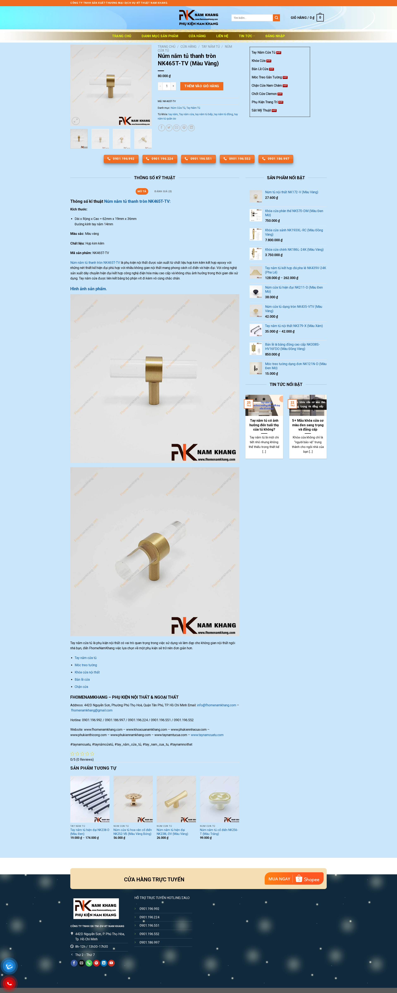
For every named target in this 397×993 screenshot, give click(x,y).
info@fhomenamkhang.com (216, 705)
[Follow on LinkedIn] (103, 963)
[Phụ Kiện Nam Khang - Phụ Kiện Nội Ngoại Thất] (198, 17)
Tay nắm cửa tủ (86, 658)
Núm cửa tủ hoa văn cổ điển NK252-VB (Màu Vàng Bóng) (133, 832)
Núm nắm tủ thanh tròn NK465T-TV (95, 263)
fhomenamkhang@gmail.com (91, 710)
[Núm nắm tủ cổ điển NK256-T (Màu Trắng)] (219, 799)
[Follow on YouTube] (111, 963)
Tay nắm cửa (186, 114)
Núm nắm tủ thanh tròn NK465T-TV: (137, 201)
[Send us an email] (81, 963)
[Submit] (276, 17)
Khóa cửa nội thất (87, 672)
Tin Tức (245, 36)
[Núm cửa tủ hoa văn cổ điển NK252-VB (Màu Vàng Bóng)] (133, 799)
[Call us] (89, 963)
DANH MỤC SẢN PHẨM (160, 36)
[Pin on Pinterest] (184, 127)
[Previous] (77, 85)
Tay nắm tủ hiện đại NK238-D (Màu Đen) (89, 832)
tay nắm (173, 114)
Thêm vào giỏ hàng (201, 86)
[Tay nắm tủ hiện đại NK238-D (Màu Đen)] (90, 799)
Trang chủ (122, 36)
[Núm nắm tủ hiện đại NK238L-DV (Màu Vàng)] (176, 799)
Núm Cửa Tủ (178, 107)
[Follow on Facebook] (74, 963)
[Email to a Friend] (176, 127)
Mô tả (142, 191)
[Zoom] (76, 121)
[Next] (144, 85)
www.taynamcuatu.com (207, 735)
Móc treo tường (86, 665)
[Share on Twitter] (169, 127)
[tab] (142, 191)
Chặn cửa (81, 687)
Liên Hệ (222, 36)
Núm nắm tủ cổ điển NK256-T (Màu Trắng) (219, 832)
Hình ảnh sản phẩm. (88, 288)
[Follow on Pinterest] (96, 963)
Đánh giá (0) (163, 191)
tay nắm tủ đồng (223, 114)
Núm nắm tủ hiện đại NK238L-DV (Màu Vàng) (172, 832)
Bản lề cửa (82, 679)
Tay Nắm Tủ (211, 47)
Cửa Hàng (197, 36)
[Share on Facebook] (161, 127)
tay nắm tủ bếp (204, 114)
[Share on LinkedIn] (191, 127)
